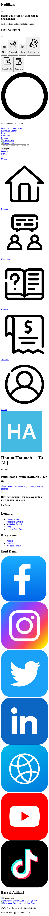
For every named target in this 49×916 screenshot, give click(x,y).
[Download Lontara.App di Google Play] (19, 901)
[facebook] (23, 601)
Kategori (5, 149)
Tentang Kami (13, 519)
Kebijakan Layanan (15, 522)
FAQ (9, 527)
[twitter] (24, 696)
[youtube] (24, 839)
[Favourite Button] (2, 491)
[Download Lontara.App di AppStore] (18, 903)
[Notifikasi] (2, 156)
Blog (3, 133)
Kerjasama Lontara (9, 131)
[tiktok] (24, 886)
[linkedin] (24, 744)
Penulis (4, 154)
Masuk (4, 159)
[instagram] (24, 648)
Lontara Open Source (16, 529)
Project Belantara (14, 546)
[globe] (24, 791)
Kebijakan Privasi (14, 524)
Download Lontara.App (11, 128)
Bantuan (4, 138)
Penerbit (4, 151)
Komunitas (5, 136)
